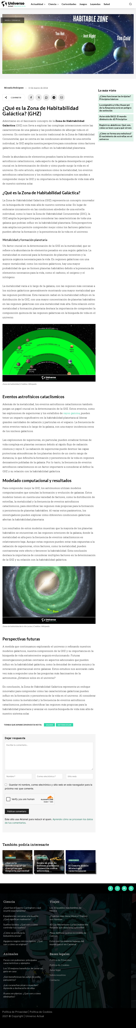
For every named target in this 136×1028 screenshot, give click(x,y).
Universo (16, 20)
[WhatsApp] (46, 97)
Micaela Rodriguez (14, 88)
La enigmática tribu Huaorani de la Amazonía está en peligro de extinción (115, 108)
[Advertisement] (116, 166)
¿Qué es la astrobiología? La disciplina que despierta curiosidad (17, 866)
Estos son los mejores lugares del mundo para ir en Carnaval (67, 942)
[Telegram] (54, 97)
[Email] (61, 97)
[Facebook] (31, 97)
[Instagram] (117, 888)
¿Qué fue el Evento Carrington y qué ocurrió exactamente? (22, 909)
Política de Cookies (41, 1011)
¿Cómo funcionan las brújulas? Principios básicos (115, 97)
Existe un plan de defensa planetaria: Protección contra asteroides (48, 866)
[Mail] (124, 888)
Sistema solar (64, 725)
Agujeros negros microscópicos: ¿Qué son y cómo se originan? (23, 942)
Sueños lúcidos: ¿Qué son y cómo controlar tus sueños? (20, 926)
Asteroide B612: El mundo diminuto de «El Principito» (113, 118)
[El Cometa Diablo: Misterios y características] (81, 861)
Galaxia (49, 725)
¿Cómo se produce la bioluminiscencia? (14, 934)
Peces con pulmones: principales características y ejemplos (20, 961)
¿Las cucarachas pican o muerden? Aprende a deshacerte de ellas (20, 986)
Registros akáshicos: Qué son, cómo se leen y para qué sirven (115, 126)
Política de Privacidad (15, 1011)
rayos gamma (71, 413)
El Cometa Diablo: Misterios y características (78, 868)
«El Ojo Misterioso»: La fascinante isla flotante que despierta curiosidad (69, 926)
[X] (38, 97)
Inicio (7, 20)
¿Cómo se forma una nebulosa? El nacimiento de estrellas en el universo (115, 136)
